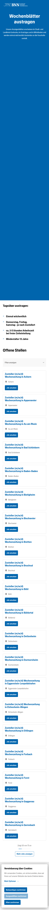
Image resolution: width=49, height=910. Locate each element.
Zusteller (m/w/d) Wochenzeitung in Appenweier (21, 399)
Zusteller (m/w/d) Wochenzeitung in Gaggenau (19, 800)
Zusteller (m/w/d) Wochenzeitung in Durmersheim (21, 658)
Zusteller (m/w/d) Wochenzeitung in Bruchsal (19, 564)
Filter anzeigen (10, 362)
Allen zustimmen (12, 902)
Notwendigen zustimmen (16, 890)
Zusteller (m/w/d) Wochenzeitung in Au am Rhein (21, 422)
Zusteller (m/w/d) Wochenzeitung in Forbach (18, 753)
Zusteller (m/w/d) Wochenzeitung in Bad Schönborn (22, 446)
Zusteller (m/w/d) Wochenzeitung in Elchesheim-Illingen (22, 706)
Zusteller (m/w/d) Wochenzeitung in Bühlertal (19, 611)
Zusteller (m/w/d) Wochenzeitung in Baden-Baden (21, 470)
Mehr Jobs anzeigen (24, 854)
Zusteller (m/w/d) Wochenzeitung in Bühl (16, 588)
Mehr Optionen (10, 881)
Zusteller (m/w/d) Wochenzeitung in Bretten (18, 540)
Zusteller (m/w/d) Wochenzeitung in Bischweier (20, 517)
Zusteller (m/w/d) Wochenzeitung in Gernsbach (20, 823)
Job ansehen (11, 388)
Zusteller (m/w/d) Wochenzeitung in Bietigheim (20, 493)
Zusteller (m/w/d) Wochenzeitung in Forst (17, 776)
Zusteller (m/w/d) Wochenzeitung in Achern (18, 375)
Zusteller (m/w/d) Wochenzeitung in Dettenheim (20, 635)
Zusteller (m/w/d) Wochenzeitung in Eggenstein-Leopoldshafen (22, 682)
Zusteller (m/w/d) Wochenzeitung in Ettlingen (19, 729)
